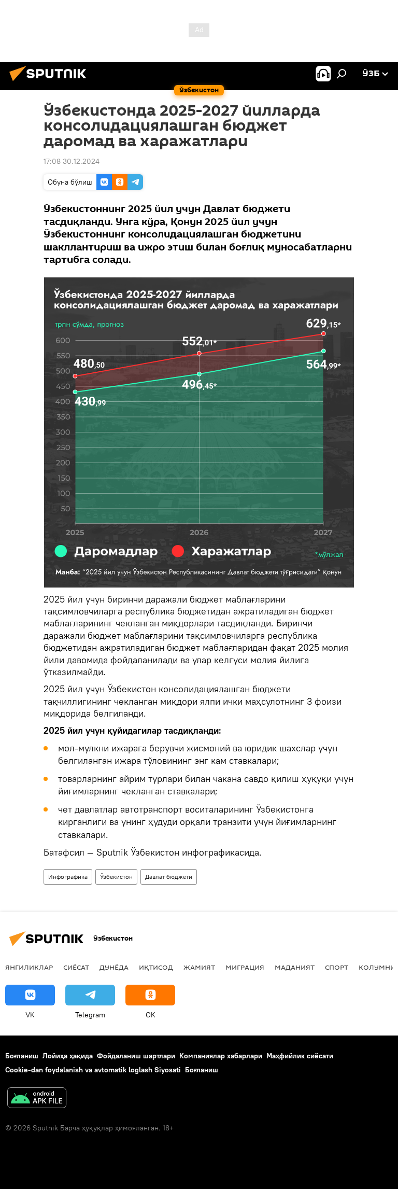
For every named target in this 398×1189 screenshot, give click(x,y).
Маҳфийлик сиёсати (299, 1055)
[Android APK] (37, 1099)
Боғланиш (21, 1055)
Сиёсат (76, 967)
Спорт (336, 967)
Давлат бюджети (168, 876)
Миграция (244, 967)
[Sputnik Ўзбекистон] (50, 82)
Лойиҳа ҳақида (67, 1055)
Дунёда (114, 967)
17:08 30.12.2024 (72, 161)
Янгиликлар (29, 967)
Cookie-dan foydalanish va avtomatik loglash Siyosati (93, 1069)
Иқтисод (156, 967)
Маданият (295, 967)
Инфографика (68, 876)
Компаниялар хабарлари (220, 1055)
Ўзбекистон (116, 876)
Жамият (199, 967)
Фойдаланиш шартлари (136, 1055)
